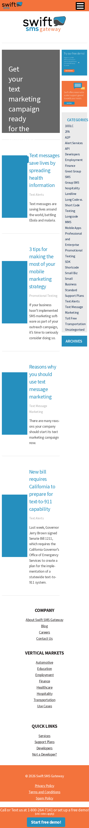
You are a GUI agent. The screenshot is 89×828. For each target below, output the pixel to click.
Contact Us (44, 638)
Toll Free (71, 318)
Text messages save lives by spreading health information (44, 170)
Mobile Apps (73, 228)
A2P (67, 137)
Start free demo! (46, 822)
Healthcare (44, 687)
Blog (44, 626)
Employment (74, 160)
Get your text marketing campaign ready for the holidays (24, 103)
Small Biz (71, 273)
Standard (71, 290)
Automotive (44, 662)
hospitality (72, 188)
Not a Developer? (44, 754)
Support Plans (74, 295)
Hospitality (45, 693)
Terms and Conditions (44, 792)
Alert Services (74, 143)
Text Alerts (36, 194)
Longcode (71, 216)
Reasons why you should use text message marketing (42, 381)
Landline (70, 194)
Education (44, 668)
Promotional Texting (25, 150)
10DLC (69, 126)
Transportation (75, 324)
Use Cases (44, 706)
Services (44, 736)
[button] (80, 6)
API (67, 148)
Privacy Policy (44, 785)
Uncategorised (74, 329)
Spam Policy (44, 798)
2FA (67, 131)
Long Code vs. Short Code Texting (74, 205)
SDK (68, 262)
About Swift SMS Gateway (44, 620)
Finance (70, 165)
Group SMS (72, 182)
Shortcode (72, 267)
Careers (44, 632)
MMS (68, 222)
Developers (72, 154)
